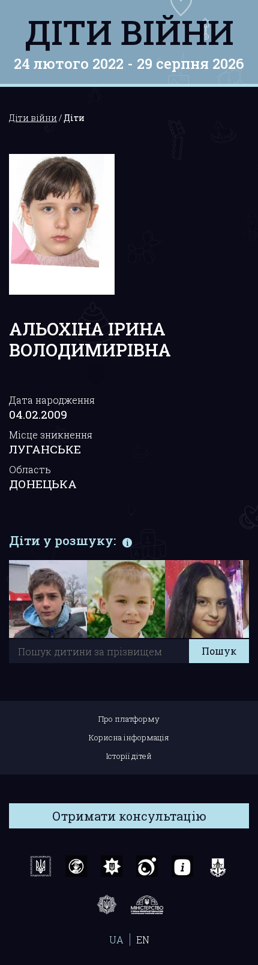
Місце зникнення (50, 434)
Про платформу (129, 718)
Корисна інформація (129, 737)
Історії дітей (129, 756)
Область (30, 469)
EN (142, 939)
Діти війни (129, 32)
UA (116, 939)
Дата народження (52, 400)
